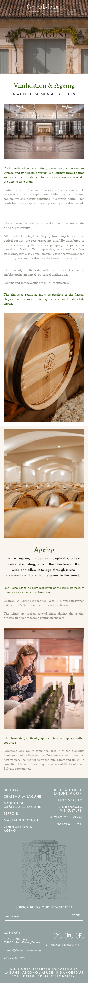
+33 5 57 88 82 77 (14, 958)
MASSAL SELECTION (21, 820)
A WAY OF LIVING (66, 817)
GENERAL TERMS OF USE (65, 945)
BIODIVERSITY (70, 800)
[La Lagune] (44, 9)
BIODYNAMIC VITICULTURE (70, 808)
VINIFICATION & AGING (18, 828)
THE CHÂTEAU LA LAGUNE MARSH (67, 791)
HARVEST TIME (69, 824)
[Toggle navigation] (8, 12)
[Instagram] (58, 935)
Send (76, 915)
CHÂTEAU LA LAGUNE (22, 796)
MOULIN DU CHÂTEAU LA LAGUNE (22, 805)
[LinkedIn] (69, 935)
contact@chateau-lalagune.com (23, 950)
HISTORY (11, 790)
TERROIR (11, 813)
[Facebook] (80, 935)
